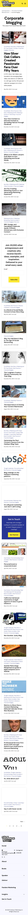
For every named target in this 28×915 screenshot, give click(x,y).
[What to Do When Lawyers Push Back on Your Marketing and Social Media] (14, 150)
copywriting (13, 434)
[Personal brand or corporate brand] (14, 557)
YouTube (15, 48)
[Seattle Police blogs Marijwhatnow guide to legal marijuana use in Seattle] (14, 661)
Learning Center (6, 10)
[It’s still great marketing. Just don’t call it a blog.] (14, 499)
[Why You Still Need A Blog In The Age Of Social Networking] (14, 334)
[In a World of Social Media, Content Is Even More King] (14, 304)
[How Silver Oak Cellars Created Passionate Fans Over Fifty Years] (14, 62)
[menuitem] (7, 853)
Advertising (12, 114)
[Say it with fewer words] (14, 801)
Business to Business (14, 701)
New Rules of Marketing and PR (11, 184)
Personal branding (18, 468)
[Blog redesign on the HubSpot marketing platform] (14, 467)
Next (22, 821)
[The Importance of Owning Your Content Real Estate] (14, 398)
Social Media (7, 46)
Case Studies (9, 48)
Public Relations (18, 659)
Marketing (19, 112)
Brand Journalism (9, 186)
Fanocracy (11, 50)
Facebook (6, 114)
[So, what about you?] (14, 770)
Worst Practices (15, 111)
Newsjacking (7, 220)
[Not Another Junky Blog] (14, 627)
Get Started (14, 535)
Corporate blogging (13, 152)
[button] (22, 3)
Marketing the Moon (9, 218)
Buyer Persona (16, 629)
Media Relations (15, 661)
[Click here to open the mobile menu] (25, 3)
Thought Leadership (9, 468)
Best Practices (14, 305)
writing (18, 432)
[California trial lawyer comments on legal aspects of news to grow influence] (14, 592)
